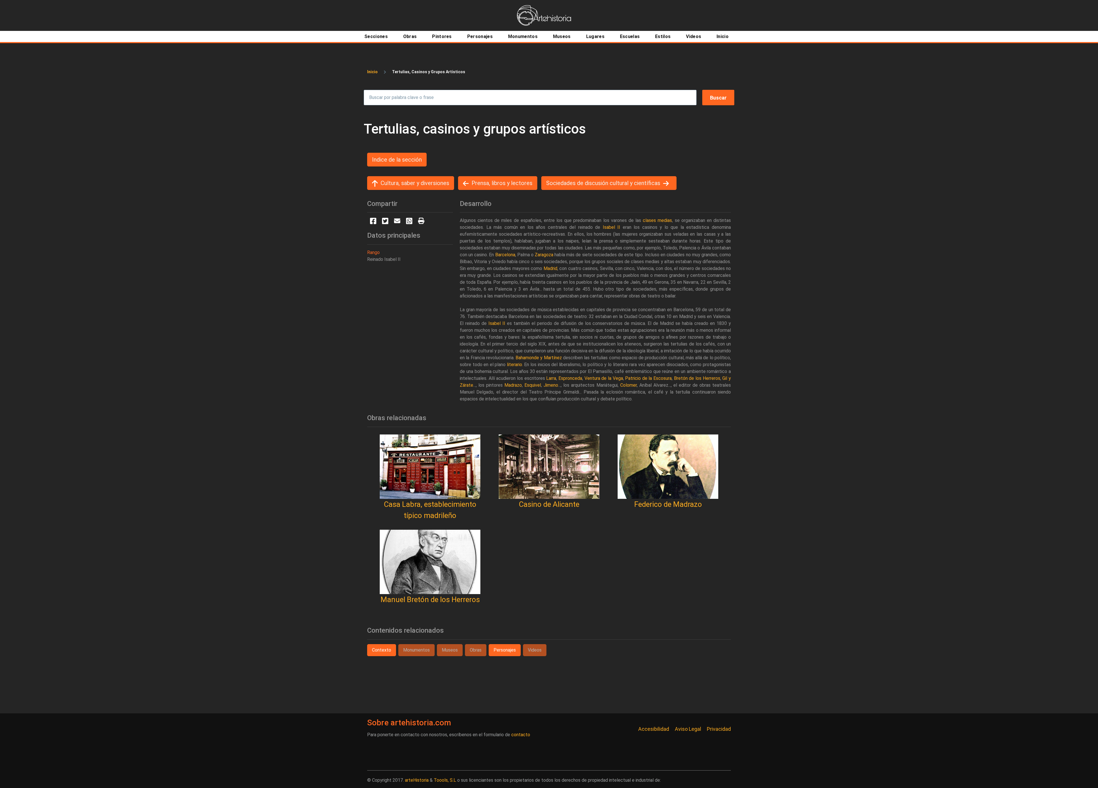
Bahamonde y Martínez (539, 357)
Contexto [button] (381, 650)
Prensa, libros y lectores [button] (502, 183)
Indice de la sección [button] (397, 159)
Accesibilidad (653, 729)
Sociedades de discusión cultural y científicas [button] (603, 183)
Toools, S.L (445, 780)
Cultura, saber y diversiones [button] (415, 183)
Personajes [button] (505, 650)
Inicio (372, 72)
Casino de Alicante (549, 504)
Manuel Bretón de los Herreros (430, 599)
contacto (520, 734)
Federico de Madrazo (668, 504)
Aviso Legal (688, 729)
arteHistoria (417, 780)
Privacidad (719, 729)
